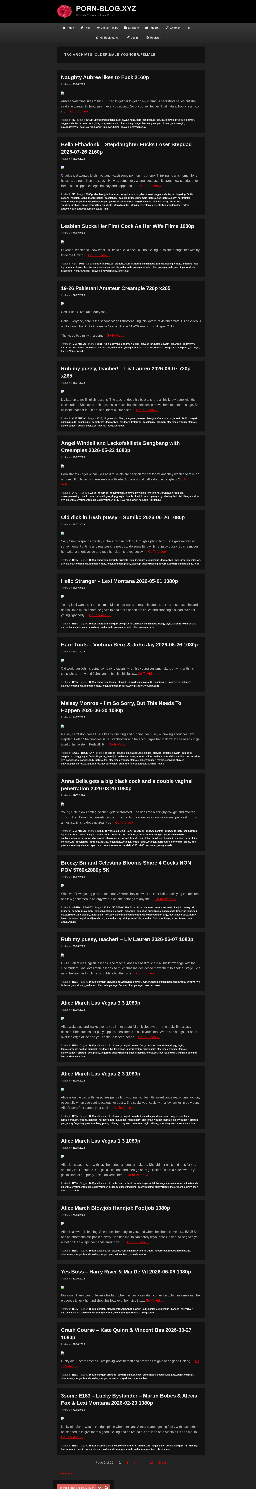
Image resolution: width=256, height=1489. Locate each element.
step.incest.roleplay (142, 205)
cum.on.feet (137, 1045)
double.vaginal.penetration (76, 838)
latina (84, 198)
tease (99, 208)
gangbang (156, 496)
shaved (125, 127)
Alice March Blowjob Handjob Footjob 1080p (115, 1208)
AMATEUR (78, 263)
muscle (123, 198)
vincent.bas (140, 1378)
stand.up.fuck (150, 918)
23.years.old (110, 418)
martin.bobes (68, 627)
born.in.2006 (103, 834)
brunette (180, 119)
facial (78, 123)
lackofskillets (180, 496)
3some (101, 1445)
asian (136, 344)
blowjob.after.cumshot (159, 418)
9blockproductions (104, 119)
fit (188, 194)
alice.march (103, 1045)
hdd (112, 1119)
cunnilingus (148, 263)
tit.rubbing (155, 500)
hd (111, 1049)
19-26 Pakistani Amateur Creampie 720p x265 (115, 288)
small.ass (175, 201)
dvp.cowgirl (98, 838)
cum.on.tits (148, 1309)
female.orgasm (69, 1049)
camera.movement (82, 911)
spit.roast (96, 845)
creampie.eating (70, 496)
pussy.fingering (102, 1052)
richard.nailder (82, 270)
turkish (127, 845)
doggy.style (67, 123)
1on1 (99, 344)
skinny (181, 1052)
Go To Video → (81, 111)
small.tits (107, 205)
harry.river (187, 1309)
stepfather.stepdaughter (168, 205)
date (150, 1250)
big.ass (151, 119)
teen (63, 351)
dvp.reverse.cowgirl (117, 838)
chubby (167, 752)
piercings (179, 267)
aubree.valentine (125, 119)
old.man (161, 422)
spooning (191, 1052)
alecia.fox (111, 1445)
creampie (176, 344)
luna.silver (78, 347)
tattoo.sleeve (68, 208)
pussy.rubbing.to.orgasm (143, 1052)
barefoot (141, 119)
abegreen (126, 344)
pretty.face (190, 841)
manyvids (91, 347)
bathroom (117, 1183)
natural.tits (112, 123)
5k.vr (133, 907)
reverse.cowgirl (133, 201)
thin (106, 208)
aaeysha (115, 344)
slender (85, 845)
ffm (186, 1445)
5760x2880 (122, 907)
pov (90, 1052)
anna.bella (170, 831)
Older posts (65, 1473)
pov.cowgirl (177, 123)
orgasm (82, 1052)
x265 (134, 845)
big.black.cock (69, 834)
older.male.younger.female (135, 123)
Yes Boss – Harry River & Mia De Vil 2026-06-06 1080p (126, 1272)
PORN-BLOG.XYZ (106, 8)
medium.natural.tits (164, 756)
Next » (163, 1462)
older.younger (100, 201)
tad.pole (143, 500)
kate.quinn (177, 1374)
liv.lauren (136, 422)
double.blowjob (134, 496)
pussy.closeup (132, 563)
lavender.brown (74, 267)
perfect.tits (163, 841)
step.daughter (121, 205)
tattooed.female (86, 208)
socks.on (91, 425)
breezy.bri (188, 907)
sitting (126, 918)
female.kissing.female (168, 263)
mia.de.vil (66, 1312)
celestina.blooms (104, 911)
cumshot (134, 194)
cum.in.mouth (133, 263)
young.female (164, 845)
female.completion (140, 838)
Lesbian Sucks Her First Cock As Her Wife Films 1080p (127, 226)
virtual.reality (68, 921)
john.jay (186, 682)
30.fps (107, 907)
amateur (99, 263)
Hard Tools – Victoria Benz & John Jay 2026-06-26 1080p (129, 645)
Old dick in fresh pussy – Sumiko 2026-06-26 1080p (123, 517)
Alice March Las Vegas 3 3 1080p (100, 1003)
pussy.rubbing (111, 127)
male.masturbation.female (183, 1183)
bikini (82, 834)
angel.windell (117, 492)
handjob (75, 198)
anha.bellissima (154, 831)
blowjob (169, 119)
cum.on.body (135, 623)
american (160, 907)
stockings (164, 918)
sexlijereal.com (95, 918)
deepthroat (146, 194)
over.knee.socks (178, 914)
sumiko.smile (185, 563)
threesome (115, 845)
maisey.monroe (126, 756)
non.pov (109, 914)
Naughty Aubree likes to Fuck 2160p (105, 77)
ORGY (75, 492)
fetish (147, 496)
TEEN (75, 560)
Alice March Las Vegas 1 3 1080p (100, 1141)
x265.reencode (75, 351)
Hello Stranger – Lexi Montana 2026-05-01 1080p (119, 581)
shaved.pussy (138, 127)
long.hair (100, 123)
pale (153, 123)
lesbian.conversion (95, 267)
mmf (92, 841)
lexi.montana (189, 623)
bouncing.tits (118, 834)
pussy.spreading (70, 845)
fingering (181, 194)
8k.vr (140, 907)
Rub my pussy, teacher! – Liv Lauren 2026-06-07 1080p (127, 939)
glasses (174, 1309)
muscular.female (137, 198)
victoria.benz (151, 685)
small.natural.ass (71, 205)
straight (194, 347)
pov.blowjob (163, 123)
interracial (88, 123)
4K (73, 119)
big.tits (160, 119)
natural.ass (154, 198)
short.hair (123, 270)
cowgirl (190, 119)
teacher (102, 425)
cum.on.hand (128, 1250)
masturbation (95, 198)
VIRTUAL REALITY (82, 907)
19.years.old (112, 831)
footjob (83, 1049)
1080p (92, 492)
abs (96, 194)
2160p (89, 119)
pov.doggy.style (70, 127)
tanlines (151, 763)
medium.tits (182, 756)
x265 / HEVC (79, 344)
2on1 (129, 831)
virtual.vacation (76, 1056)
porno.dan (176, 841)
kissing (168, 496)
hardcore (66, 347)
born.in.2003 (180, 418)
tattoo (186, 205)
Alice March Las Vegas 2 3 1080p (100, 1074)
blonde (113, 682)
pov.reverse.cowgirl (91, 127)
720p (106, 344)
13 (152, 1462)
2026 (99, 418)
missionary (111, 198)
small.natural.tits (91, 205)
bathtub (192, 831)
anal (169, 907)
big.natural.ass (134, 752)
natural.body (169, 198)
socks (81, 425)
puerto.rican (116, 201)
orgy (116, 500)
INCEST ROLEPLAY (83, 752)
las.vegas (119, 1049)
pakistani (148, 347)
